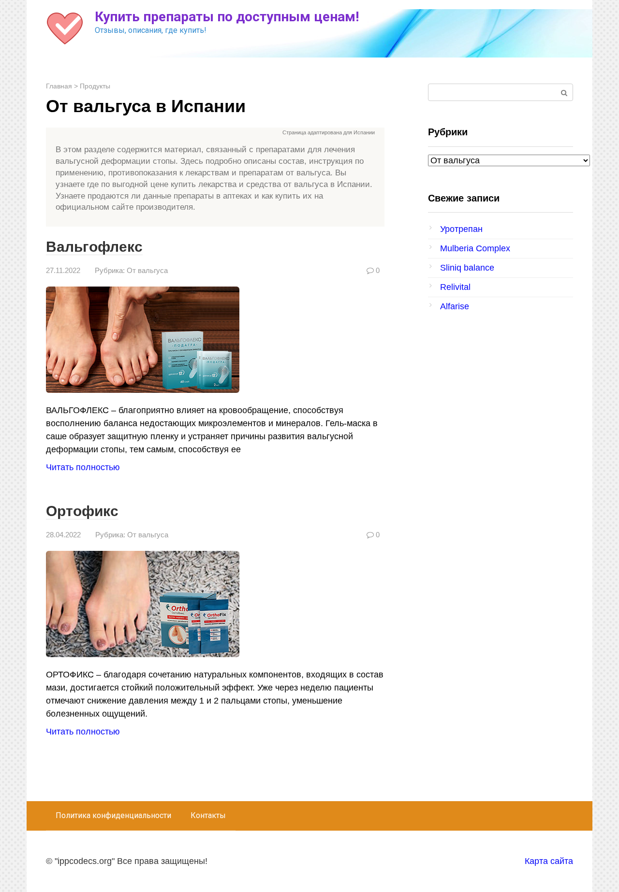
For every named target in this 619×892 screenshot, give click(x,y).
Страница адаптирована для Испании (328, 132)
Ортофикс (82, 511)
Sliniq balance (467, 268)
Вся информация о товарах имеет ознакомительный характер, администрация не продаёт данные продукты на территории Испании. (220, 133)
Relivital (455, 287)
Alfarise (454, 306)
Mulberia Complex (475, 248)
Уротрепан (461, 229)
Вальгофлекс (94, 247)
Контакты (208, 815)
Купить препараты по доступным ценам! (227, 17)
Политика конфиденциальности (113, 815)
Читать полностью (83, 467)
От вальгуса (147, 270)
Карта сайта (549, 861)
